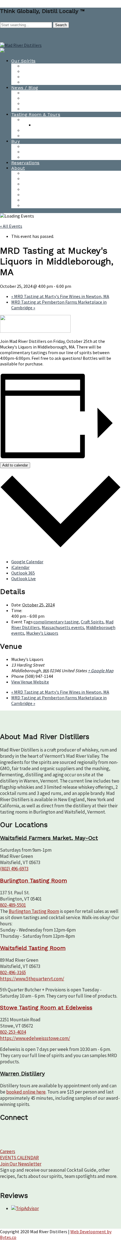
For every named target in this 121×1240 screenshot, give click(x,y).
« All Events (11, 226)
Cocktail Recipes (41, 77)
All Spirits (33, 66)
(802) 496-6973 (14, 869)
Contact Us (35, 173)
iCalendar (20, 567)
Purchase (33, 146)
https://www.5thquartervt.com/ (32, 979)
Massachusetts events (63, 627)
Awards (31, 103)
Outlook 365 (23, 573)
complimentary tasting (56, 622)
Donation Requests (43, 189)
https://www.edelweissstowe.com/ (35, 1038)
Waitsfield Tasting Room (49, 130)
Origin (29, 205)
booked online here (26, 1092)
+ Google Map (100, 670)
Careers (7, 1151)
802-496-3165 (13, 972)
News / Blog (24, 87)
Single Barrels (38, 157)
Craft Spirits (92, 622)
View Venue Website (30, 682)
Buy (15, 141)
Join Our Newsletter (20, 1164)
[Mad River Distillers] (21, 45)
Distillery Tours (40, 136)
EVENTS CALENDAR (19, 1157)
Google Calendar (27, 561)
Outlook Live (23, 578)
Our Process (36, 195)
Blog (27, 98)
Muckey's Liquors (42, 633)
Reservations (25, 162)
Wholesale (34, 152)
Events (30, 178)
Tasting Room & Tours (35, 114)
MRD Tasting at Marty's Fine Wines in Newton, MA (60, 296)
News (29, 93)
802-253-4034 (13, 1032)
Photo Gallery (38, 109)
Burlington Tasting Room (50, 119)
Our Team (34, 184)
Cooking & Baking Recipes (51, 82)
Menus (41, 125)
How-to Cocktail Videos (48, 71)
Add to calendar (15, 465)
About (18, 168)
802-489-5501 (13, 905)
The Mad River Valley (46, 200)
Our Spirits (23, 60)
